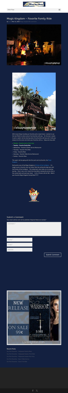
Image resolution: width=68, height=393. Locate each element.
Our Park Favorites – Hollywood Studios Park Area (20, 356)
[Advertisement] (19, 277)
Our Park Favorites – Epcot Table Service (18, 359)
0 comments (33, 21)
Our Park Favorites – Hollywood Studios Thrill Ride (21, 354)
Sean (9, 21)
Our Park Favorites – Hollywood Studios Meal (19, 351)
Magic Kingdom (24, 21)
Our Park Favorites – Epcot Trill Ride (17, 361)
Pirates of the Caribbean (42, 165)
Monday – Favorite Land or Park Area (23, 143)
